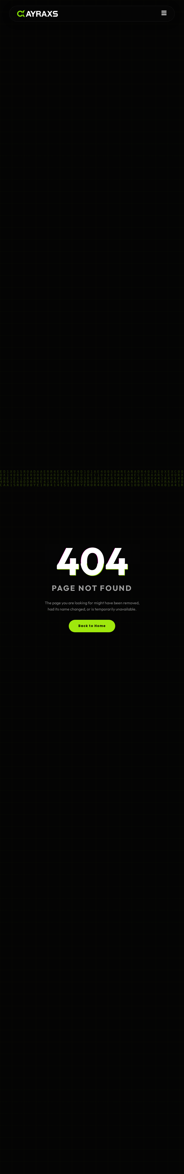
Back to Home (92, 626)
